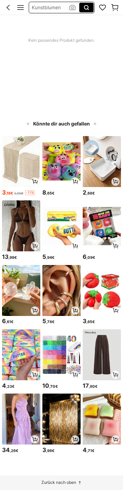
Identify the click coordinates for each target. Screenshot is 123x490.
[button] (8, 7)
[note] (30, 192)
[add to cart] (35, 181)
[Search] (86, 7)
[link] (102, 7)
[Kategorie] (20, 7)
